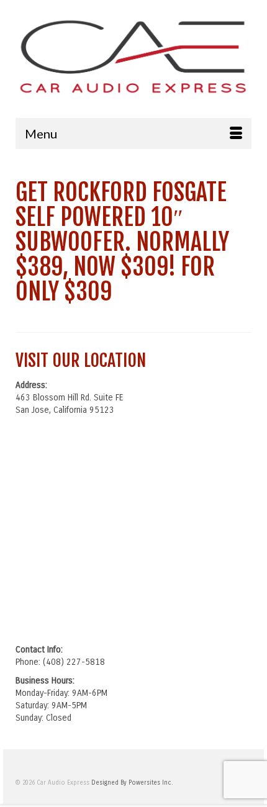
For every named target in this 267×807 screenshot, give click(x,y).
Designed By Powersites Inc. (132, 783)
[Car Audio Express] (133, 55)
